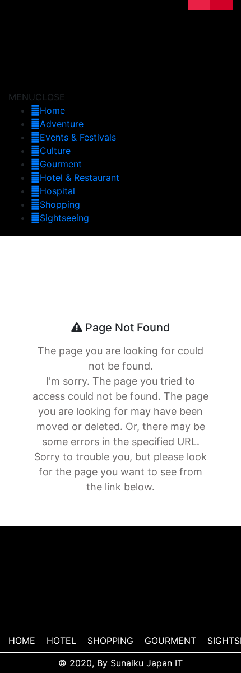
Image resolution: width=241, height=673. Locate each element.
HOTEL (61, 640)
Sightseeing (64, 217)
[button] (36, 96)
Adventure (62, 123)
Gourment (61, 164)
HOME (21, 640)
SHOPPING (110, 640)
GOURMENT (170, 640)
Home (52, 110)
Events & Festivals (78, 137)
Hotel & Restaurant (79, 177)
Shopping (60, 204)
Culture (55, 150)
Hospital (57, 191)
